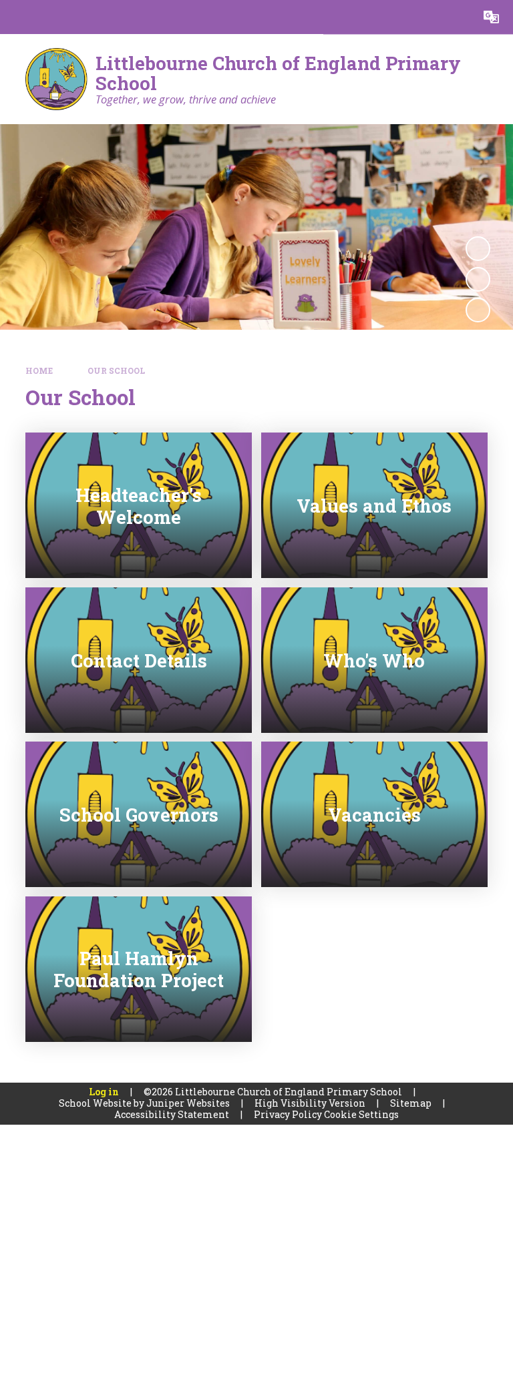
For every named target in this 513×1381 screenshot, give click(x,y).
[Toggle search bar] (457, 17)
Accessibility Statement (171, 1114)
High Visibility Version (309, 1103)
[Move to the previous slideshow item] (478, 279)
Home (39, 371)
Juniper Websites (188, 1103)
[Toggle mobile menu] (17, 17)
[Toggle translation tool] (491, 17)
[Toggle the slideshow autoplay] (478, 248)
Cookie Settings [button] (361, 1114)
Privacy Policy (288, 1114)
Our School (116, 371)
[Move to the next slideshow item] (478, 310)
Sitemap (411, 1103)
